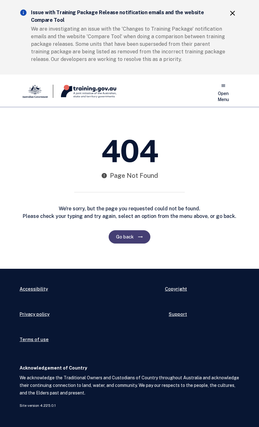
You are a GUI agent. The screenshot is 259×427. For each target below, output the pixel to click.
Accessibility (34, 289)
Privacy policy (35, 314)
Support (178, 314)
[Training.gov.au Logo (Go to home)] (84, 91)
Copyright (176, 289)
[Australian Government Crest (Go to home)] (36, 91)
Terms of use (34, 339)
